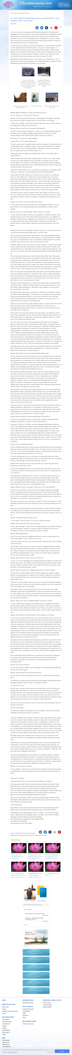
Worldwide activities (28, 1002)
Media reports (6, 1032)
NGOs (24, 1013)
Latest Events (5, 1019)
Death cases (5, 1007)
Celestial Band (6, 1030)
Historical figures (47, 1004)
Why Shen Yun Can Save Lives (34, 913)
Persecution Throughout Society (20, 13)
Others (4, 1013)
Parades (4, 1026)
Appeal (4, 1028)
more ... (26, 924)
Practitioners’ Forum (28, 1024)
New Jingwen (28, 909)
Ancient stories (47, 1002)
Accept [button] (62, 1051)
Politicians (25, 1015)
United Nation (26, 1011)
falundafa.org (5, 1040)
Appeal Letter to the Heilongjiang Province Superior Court (16, 856)
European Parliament (28, 1009)
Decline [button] (50, 1051)
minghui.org (5, 1044)
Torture (4, 1009)
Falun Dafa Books (42, 900)
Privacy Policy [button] (12, 1052)
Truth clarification (7, 1021)
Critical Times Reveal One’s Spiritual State (34, 918)
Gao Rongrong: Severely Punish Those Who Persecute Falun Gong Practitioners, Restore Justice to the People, (35, 858)
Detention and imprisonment (10, 1011)
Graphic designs (47, 1007)
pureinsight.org (6, 1046)
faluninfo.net (5, 1042)
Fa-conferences (6, 1024)
